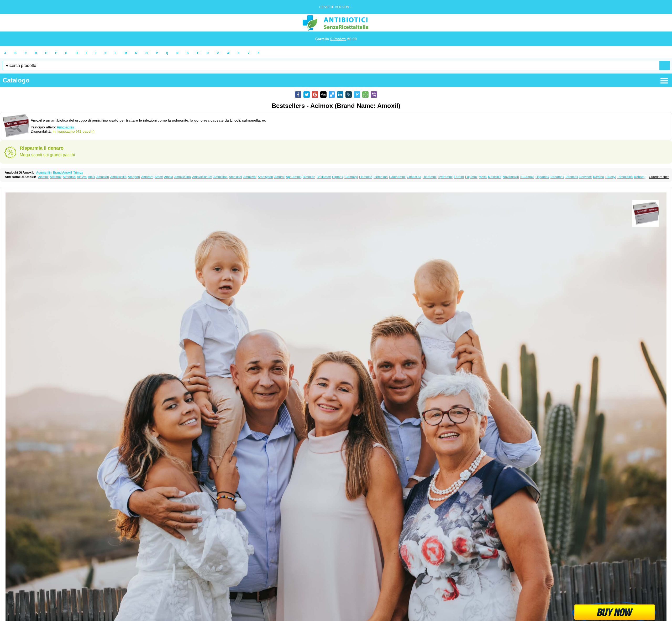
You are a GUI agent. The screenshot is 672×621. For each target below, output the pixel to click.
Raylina (598, 177)
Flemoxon (381, 177)
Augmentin (44, 172)
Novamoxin (511, 177)
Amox (159, 177)
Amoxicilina (182, 177)
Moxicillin (494, 177)
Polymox (585, 177)
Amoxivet (249, 177)
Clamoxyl (351, 177)
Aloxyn (82, 177)
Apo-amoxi (293, 177)
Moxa (483, 177)
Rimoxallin (625, 177)
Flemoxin (365, 177)
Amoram (147, 177)
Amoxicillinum (202, 177)
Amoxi (168, 177)
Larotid (459, 177)
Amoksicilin (118, 177)
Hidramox (430, 177)
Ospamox (542, 177)
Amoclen (102, 177)
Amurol (279, 177)
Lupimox (471, 177)
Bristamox (324, 177)
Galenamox (397, 177)
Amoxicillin (65, 127)
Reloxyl (610, 177)
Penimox (571, 177)
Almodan (69, 177)
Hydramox (445, 177)
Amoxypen (265, 177)
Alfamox (55, 177)
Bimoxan (309, 177)
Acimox (43, 177)
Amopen (134, 177)
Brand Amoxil (62, 172)
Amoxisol (235, 177)
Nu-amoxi (527, 177)
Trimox (78, 172)
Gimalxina (414, 177)
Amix (91, 177)
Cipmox (337, 177)
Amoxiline (220, 177)
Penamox (557, 177)
